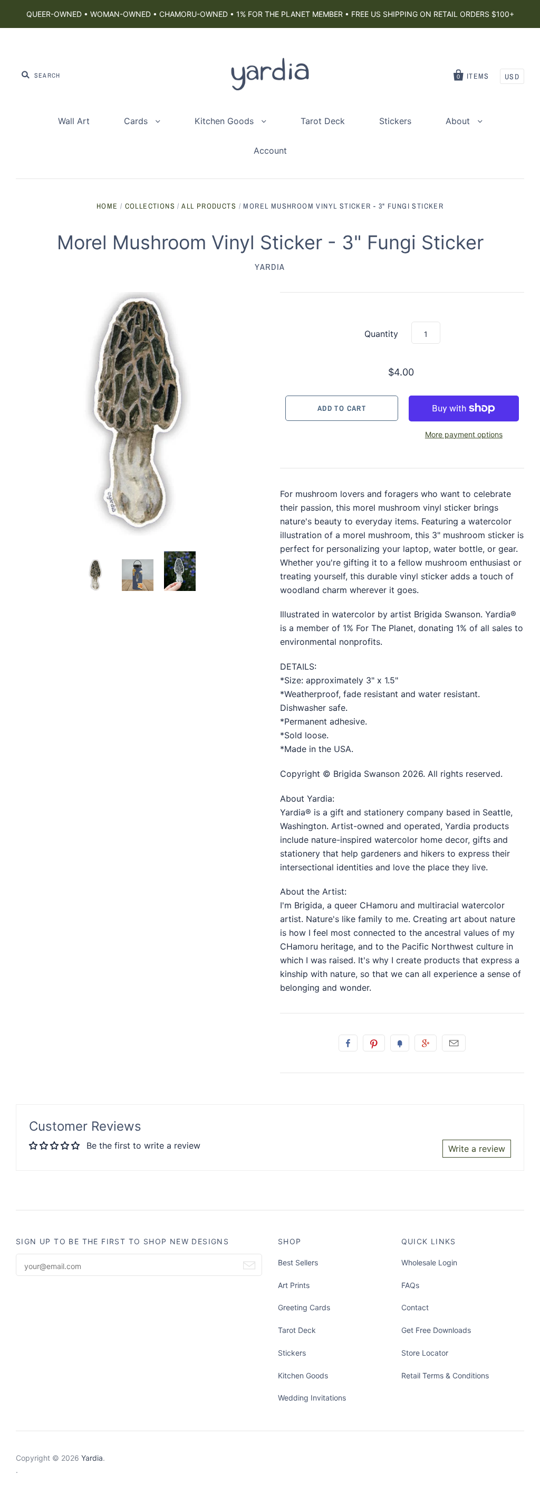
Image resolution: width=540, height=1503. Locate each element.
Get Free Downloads (436, 1330)
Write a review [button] (476, 1148)
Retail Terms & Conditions (445, 1375)
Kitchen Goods (225, 121)
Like (348, 1043)
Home (107, 206)
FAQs (410, 1285)
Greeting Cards (304, 1307)
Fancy (399, 1043)
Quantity (381, 333)
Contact (415, 1307)
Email (454, 1043)
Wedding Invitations (312, 1397)
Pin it (374, 1043)
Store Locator (424, 1352)
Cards (137, 121)
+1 (425, 1043)
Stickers (395, 121)
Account (270, 150)
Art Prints (294, 1285)
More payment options (464, 434)
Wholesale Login (429, 1262)
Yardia (270, 267)
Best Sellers (298, 1262)
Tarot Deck (323, 121)
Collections (150, 206)
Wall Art (74, 121)
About (459, 121)
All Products (208, 206)
